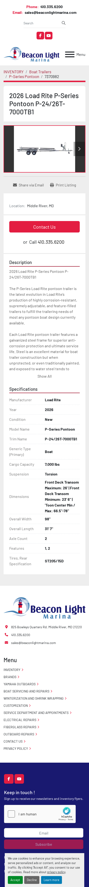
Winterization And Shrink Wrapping (34, 698)
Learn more (51, 880)
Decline (32, 880)
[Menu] (70, 54)
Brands (10, 677)
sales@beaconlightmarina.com (50, 12)
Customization (16, 705)
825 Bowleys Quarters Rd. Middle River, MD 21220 (46, 627)
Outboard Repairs (19, 734)
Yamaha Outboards (20, 684)
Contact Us (44, 227)
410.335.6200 (51, 6)
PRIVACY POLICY (16, 748)
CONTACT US (13, 741)
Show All (44, 376)
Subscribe (43, 844)
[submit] (64, 23)
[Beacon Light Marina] (44, 607)
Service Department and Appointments (36, 713)
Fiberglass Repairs (20, 727)
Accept (15, 880)
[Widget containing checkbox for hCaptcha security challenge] (40, 814)
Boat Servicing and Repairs (26, 691)
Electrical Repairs (20, 720)
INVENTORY (12, 670)
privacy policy (56, 872)
